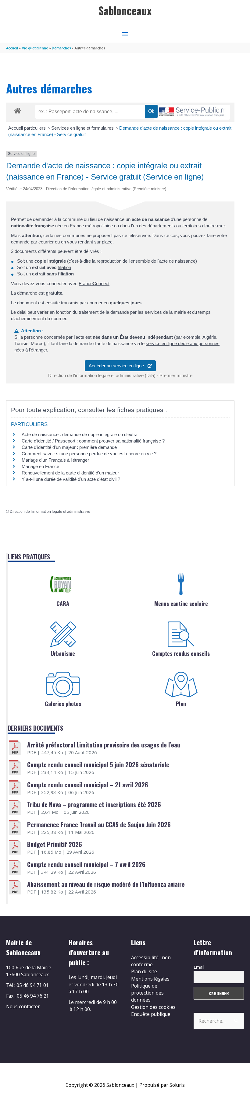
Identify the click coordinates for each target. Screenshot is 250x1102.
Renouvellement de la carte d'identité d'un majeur (70, 472)
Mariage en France (40, 466)
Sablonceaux (125, 10)
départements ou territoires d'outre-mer (186, 225)
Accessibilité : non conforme (151, 961)
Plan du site (144, 971)
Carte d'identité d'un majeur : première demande (69, 447)
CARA (62, 603)
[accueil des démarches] (17, 109)
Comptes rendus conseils (181, 653)
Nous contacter (23, 1006)
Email (199, 967)
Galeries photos (63, 704)
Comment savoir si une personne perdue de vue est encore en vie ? (89, 453)
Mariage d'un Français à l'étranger (55, 460)
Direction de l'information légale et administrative (50, 511)
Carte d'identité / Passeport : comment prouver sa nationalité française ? (93, 440)
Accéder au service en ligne (118, 365)
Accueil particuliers (27, 128)
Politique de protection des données (147, 992)
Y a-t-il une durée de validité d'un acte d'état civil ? (71, 479)
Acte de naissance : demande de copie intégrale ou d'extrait (81, 434)
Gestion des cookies (153, 1007)
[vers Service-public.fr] (192, 112)
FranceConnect (94, 283)
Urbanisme (63, 653)
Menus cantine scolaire (181, 603)
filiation (64, 267)
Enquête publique (150, 1014)
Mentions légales (150, 978)
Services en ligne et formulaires (83, 128)
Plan (181, 704)
